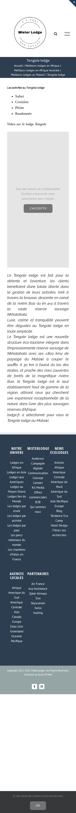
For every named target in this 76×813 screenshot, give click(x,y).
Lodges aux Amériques (16, 479)
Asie (16, 612)
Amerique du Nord (59, 484)
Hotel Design (59, 525)
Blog (59, 511)
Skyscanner (38, 603)
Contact (38, 483)
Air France (38, 584)
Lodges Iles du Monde (16, 498)
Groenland (16, 631)
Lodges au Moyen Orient (17, 489)
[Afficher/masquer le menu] (67, 33)
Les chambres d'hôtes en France (16, 554)
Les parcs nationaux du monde (16, 540)
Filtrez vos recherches (59, 532)
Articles (59, 462)
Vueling (38, 613)
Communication (38, 473)
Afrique (59, 467)
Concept (38, 478)
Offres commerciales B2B (38, 497)
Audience (38, 458)
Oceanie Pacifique (16, 638)
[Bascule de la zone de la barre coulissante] (72, 3)
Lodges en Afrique (16, 465)
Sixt (38, 598)
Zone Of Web (45, 674)
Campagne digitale (38, 465)
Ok (38, 805)
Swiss (38, 608)
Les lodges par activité (16, 518)
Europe (59, 506)
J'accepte (38, 208)
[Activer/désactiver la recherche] (55, 33)
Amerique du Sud (59, 494)
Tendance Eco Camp (59, 518)
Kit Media (38, 487)
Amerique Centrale (59, 474)
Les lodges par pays (16, 527)
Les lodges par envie (16, 508)
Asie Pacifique (59, 501)
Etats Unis (16, 626)
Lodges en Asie (16, 472)
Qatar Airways (38, 593)
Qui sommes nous (38, 509)
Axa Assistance (37, 589)
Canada (16, 617)
